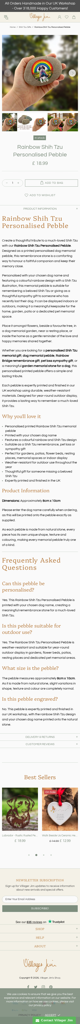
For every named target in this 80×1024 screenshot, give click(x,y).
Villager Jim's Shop (40, 17)
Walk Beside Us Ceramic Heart (60, 835)
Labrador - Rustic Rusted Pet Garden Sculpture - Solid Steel (20, 835)
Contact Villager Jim (56, 1020)
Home (13, 27)
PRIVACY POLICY (29, 1015)
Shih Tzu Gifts (25, 27)
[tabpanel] (20, 820)
